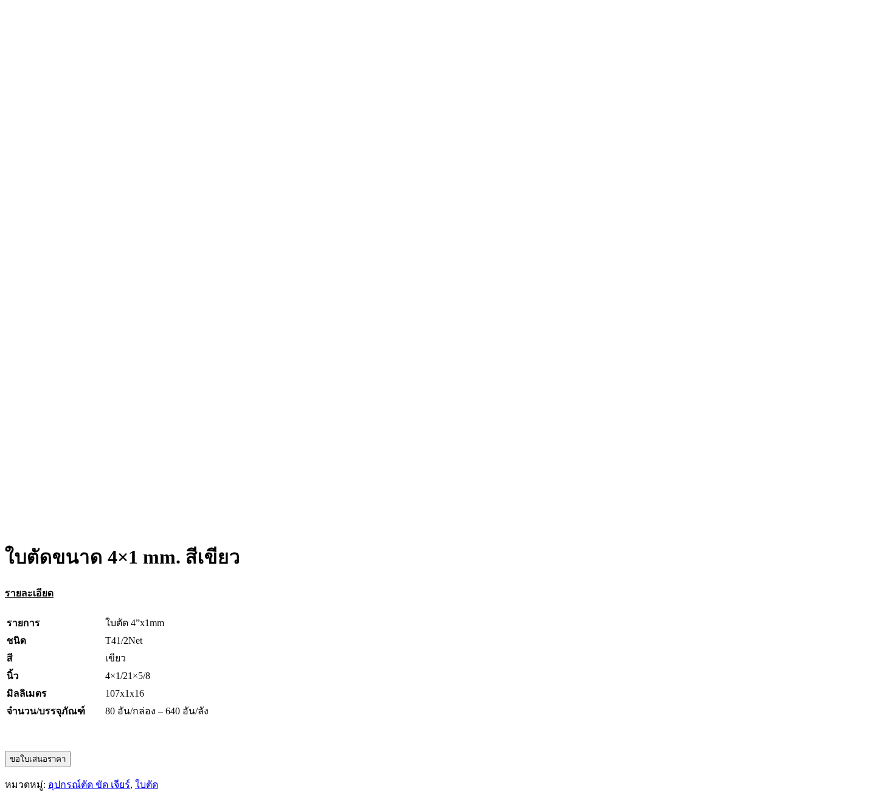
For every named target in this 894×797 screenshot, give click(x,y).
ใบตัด (146, 784)
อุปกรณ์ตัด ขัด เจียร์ (89, 784)
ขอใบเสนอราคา (38, 759)
